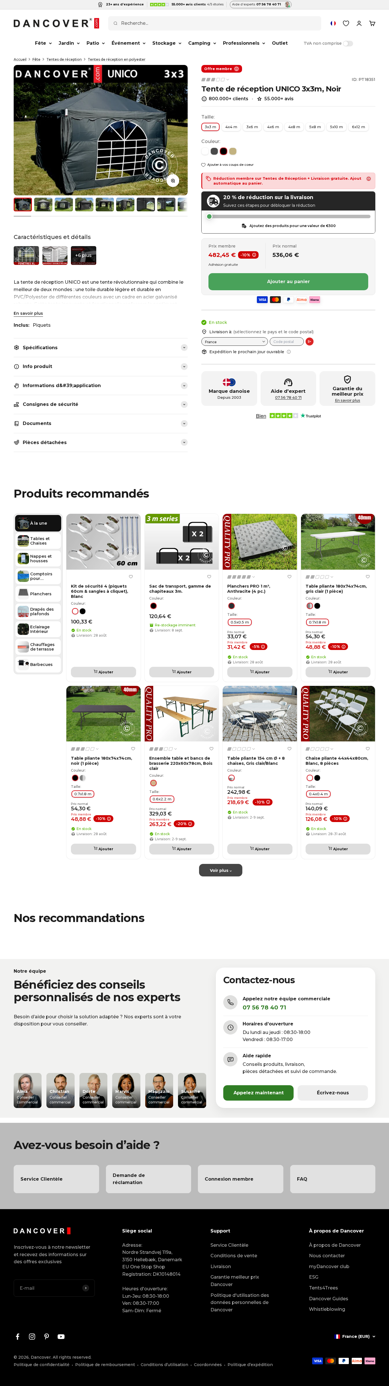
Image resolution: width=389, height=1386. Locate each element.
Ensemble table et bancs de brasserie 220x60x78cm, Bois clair (180, 763)
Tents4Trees (323, 1288)
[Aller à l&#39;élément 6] (125, 204)
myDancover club (329, 1266)
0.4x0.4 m (318, 794)
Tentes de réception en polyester (117, 59)
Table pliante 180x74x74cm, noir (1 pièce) (101, 761)
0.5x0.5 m (240, 622)
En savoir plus (28, 313)
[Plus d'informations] (288, 351)
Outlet (280, 43)
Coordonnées (208, 1364)
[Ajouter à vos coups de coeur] (131, 577)
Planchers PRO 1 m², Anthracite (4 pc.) (248, 589)
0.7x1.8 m (317, 622)
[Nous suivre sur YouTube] (61, 1336)
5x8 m (315, 126)
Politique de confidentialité (41, 1364)
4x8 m (294, 126)
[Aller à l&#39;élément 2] (43, 204)
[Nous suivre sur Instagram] (32, 1336)
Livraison (220, 1266)
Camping (199, 43)
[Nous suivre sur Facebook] (17, 1336)
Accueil (20, 59)
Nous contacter (327, 1255)
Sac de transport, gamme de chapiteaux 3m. (180, 589)
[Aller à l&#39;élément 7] (146, 204)
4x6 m (273, 126)
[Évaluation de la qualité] (215, 79)
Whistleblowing (327, 1309)
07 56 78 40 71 (288, 397)
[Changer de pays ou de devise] (333, 23)
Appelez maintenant (259, 1092)
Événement (126, 43)
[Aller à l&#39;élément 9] (187, 204)
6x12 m (358, 126)
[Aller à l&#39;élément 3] (64, 204)
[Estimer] (310, 342)
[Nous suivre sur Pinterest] (46, 1336)
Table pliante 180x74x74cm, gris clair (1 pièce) (336, 589)
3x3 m (210, 126)
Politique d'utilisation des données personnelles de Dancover (239, 1303)
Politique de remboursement (105, 1364)
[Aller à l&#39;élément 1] (23, 204)
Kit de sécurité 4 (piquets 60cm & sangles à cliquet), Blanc (99, 591)
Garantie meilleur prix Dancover (234, 1280)
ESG (313, 1277)
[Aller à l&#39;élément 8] (166, 204)
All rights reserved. (72, 1357)
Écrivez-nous (333, 1092)
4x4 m (231, 126)
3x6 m (252, 126)
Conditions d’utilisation (164, 1364)
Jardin (66, 43)
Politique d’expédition (250, 1364)
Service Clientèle (229, 1245)
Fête (40, 43)
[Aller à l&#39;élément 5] (105, 204)
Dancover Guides (328, 1298)
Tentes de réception (64, 59)
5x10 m (336, 126)
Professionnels (241, 43)
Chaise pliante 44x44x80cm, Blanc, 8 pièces (337, 761)
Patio (93, 43)
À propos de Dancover (335, 1245)
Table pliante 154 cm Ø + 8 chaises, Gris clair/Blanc (256, 761)
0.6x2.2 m (162, 799)
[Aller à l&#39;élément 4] (84, 204)
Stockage (164, 43)
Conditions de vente (233, 1255)
